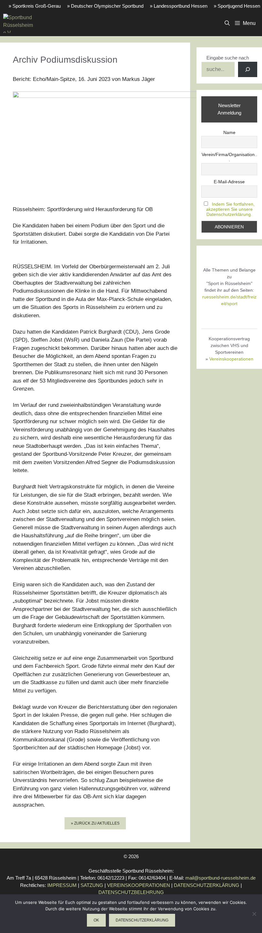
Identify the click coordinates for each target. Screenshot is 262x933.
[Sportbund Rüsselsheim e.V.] (18, 23)
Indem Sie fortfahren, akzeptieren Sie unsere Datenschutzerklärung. (230, 209)
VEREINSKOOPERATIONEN (138, 885)
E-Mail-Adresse (229, 181)
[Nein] (254, 914)
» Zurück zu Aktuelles (95, 823)
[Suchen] (247, 69)
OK (96, 920)
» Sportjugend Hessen (237, 6)
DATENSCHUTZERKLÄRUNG (206, 885)
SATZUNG (92, 885)
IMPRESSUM (62, 885)
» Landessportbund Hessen (178, 6)
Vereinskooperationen (231, 358)
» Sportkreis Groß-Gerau (35, 6)
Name (229, 132)
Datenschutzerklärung (142, 920)
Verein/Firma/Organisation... (229, 157)
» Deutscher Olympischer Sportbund (105, 6)
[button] (227, 23)
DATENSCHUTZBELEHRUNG (131, 892)
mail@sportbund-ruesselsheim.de (220, 878)
